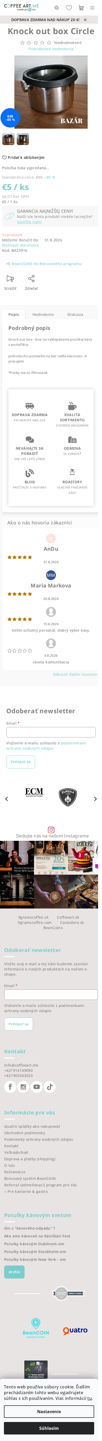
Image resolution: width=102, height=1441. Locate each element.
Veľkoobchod (16, 1152)
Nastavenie (49, 1411)
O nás (9, 1165)
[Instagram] (23, 1087)
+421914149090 (18, 1070)
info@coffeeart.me (21, 1065)
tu (89, 1398)
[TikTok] (50, 1087)
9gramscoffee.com (35, 922)
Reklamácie (14, 1171)
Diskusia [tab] (75, 314)
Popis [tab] (13, 314)
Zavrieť (54, 280)
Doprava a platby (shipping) (29, 1158)
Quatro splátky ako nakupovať (32, 1126)
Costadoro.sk (72, 922)
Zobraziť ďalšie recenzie (75, 674)
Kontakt (11, 1145)
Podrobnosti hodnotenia (51, 48)
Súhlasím (49, 1428)
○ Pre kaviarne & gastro (26, 1191)
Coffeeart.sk (68, 917)
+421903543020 (18, 1075)
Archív (14, 1271)
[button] (95, 799)
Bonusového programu (60, 263)
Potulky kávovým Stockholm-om (35, 1252)
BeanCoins (53, 927)
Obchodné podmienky (24, 1132)
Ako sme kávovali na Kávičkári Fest (37, 1236)
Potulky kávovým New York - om (35, 1259)
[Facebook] (10, 1087)
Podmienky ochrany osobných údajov (38, 1139)
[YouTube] (37, 1087)
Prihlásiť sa (21, 761)
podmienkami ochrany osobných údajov (46, 746)
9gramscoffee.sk (33, 917)
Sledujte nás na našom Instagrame (52, 836)
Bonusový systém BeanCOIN (30, 1178)
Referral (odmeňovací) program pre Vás (40, 1184)
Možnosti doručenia (20, 245)
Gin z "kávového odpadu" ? (29, 1228)
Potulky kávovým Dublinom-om (34, 1244)
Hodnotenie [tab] (43, 314)
